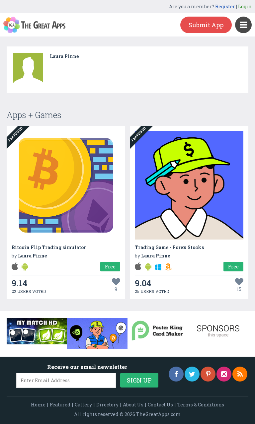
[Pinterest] (208, 374)
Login (245, 6)
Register (225, 6)
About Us (133, 404)
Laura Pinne (64, 56)
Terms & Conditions (200, 404)
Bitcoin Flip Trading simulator (49, 247)
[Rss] (239, 374)
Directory (107, 404)
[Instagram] (223, 374)
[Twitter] (192, 374)
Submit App (206, 25)
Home (38, 404)
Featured (60, 404)
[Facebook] (176, 374)
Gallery (83, 404)
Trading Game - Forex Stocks (169, 247)
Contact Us (160, 404)
